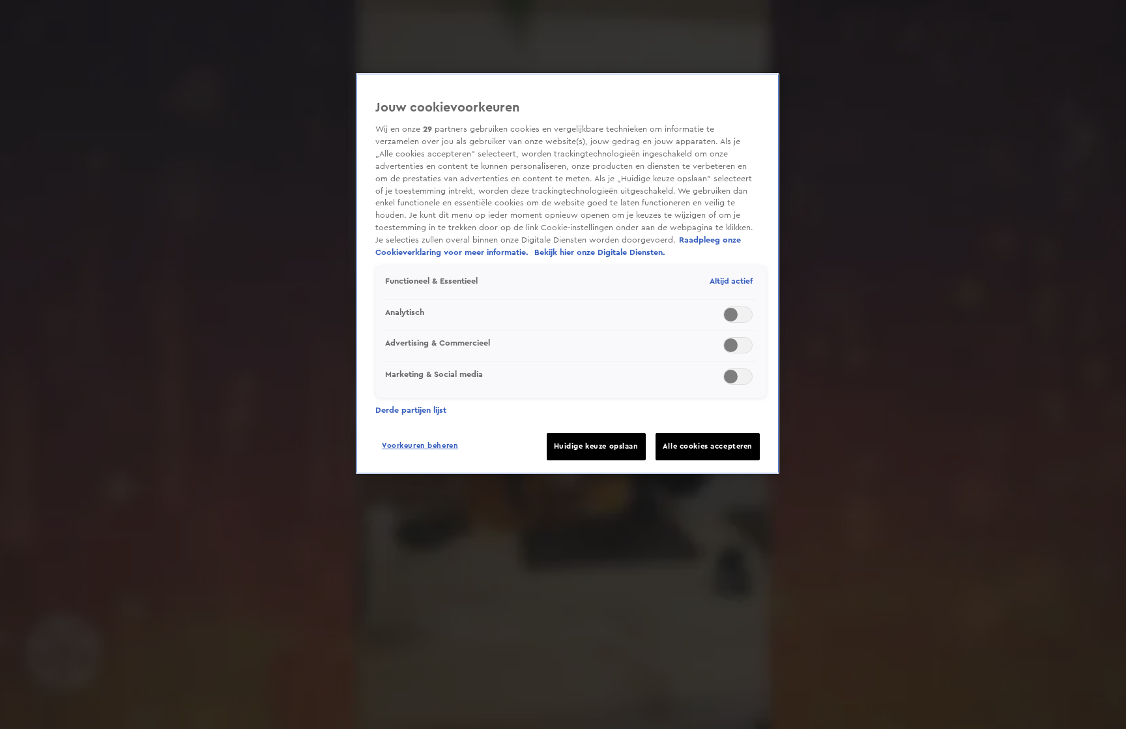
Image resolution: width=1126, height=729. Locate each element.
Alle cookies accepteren (708, 446)
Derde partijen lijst (410, 410)
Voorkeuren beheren (420, 445)
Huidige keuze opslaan (596, 446)
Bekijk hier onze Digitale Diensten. (599, 252)
